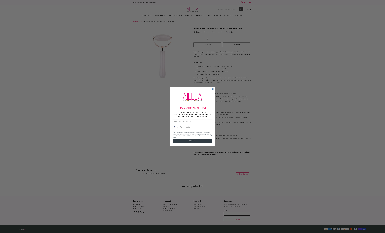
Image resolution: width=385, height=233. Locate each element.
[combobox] (176, 127)
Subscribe (192, 141)
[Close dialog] (213, 89)
